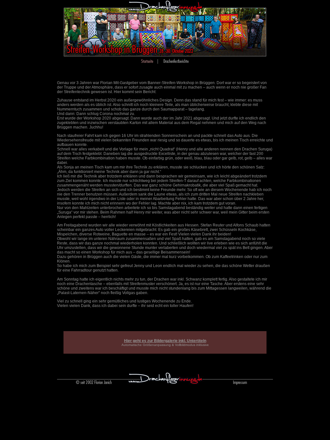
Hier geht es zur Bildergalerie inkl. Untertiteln (165, 341)
